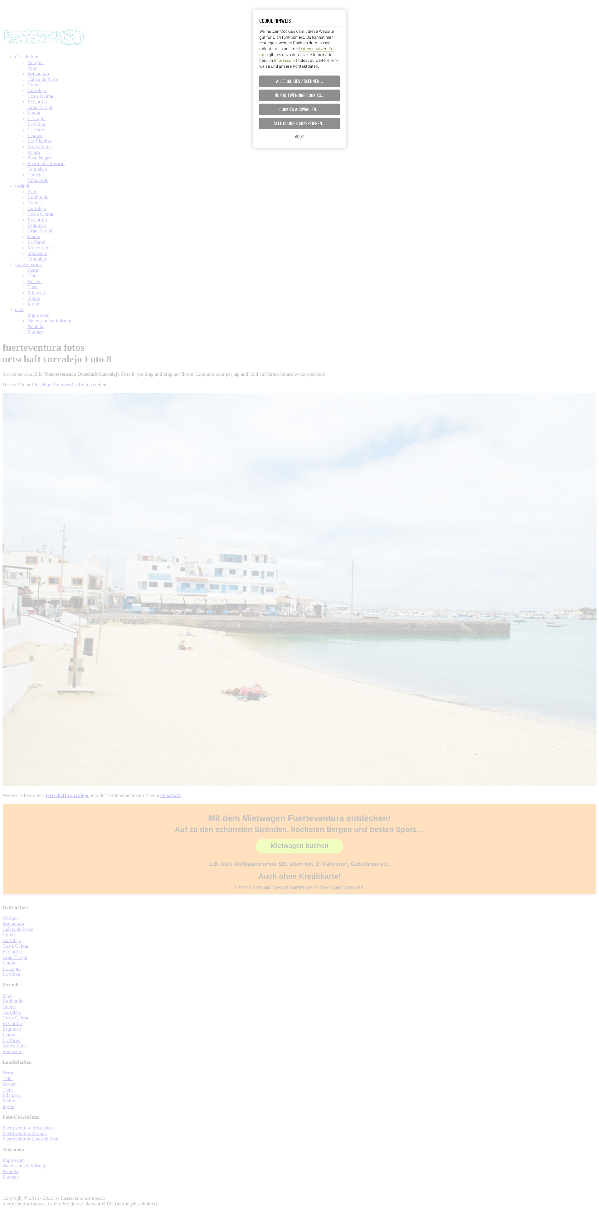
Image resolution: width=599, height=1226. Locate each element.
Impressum (284, 60)
